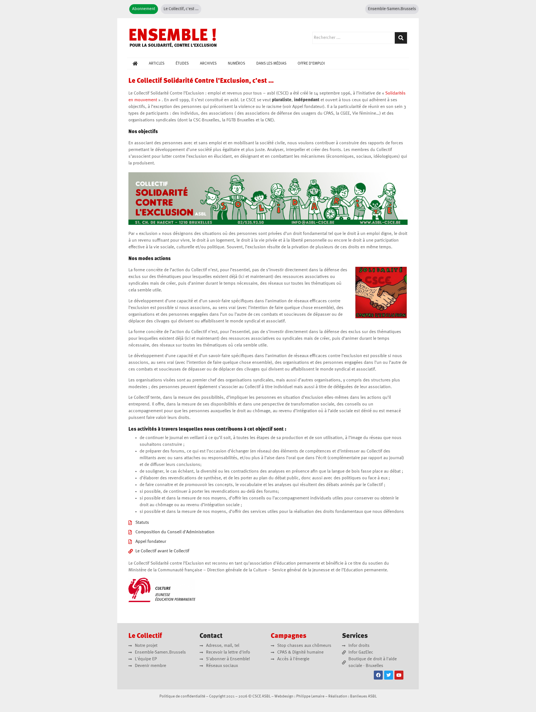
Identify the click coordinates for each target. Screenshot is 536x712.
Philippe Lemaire (310, 696)
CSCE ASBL (261, 696)
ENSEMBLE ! (172, 36)
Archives (208, 63)
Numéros (236, 63)
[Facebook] (378, 675)
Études (182, 63)
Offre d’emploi (311, 63)
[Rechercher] (401, 38)
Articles (156, 63)
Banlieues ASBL (363, 696)
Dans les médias (271, 63)
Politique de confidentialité (182, 696)
